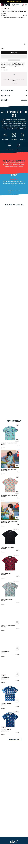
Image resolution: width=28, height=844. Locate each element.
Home (2, 8)
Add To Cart (14, 53)
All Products (8, 8)
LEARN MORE (24, 100)
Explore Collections (14, 1)
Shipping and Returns (7, 90)
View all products (14, 739)
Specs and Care (5, 95)
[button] (14, 56)
